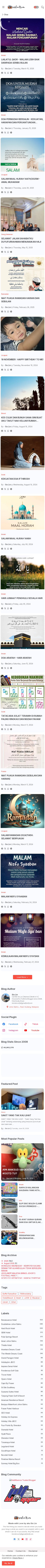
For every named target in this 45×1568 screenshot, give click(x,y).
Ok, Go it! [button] (8, 1563)
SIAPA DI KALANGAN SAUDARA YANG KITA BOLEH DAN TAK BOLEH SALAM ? (30, 1189)
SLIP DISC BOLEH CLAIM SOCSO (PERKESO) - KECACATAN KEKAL (30, 1205)
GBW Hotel (22, 1332)
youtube (35, 1030)
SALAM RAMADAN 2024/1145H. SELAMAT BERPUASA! (17, 837)
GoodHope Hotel (22, 1451)
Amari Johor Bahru (22, 1341)
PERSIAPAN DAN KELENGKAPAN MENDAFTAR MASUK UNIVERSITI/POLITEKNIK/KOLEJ (31, 1237)
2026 (6, 1261)
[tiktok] (30, 1539)
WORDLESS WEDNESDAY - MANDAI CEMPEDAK (20, 1278)
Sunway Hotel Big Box (22, 1463)
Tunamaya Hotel (22, 1442)
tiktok (35, 1024)
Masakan (36, 1298)
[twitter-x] (18, 1539)
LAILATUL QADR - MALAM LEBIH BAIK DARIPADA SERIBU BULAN (20, 61)
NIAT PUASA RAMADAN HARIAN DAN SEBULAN (20, 300)
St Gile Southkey (22, 1387)
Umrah (5, 1302)
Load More (21, 977)
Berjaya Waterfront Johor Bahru (22, 1404)
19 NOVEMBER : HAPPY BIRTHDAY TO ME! (22, 359)
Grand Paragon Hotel (22, 1358)
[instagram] (26, 1539)
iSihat (13, 1302)
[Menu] (3, 7)
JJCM (26, 1298)
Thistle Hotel (22, 1345)
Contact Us (21, 1551)
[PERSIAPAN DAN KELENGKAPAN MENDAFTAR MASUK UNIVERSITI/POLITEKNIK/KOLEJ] (9, 1237)
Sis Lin (15, 995)
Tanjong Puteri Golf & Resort (22, 1396)
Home (10, 1551)
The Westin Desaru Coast (22, 1354)
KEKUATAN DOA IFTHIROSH (15, 479)
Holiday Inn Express (22, 1417)
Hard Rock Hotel (22, 1328)
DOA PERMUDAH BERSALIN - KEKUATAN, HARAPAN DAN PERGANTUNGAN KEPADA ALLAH (22, 121)
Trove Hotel (22, 1375)
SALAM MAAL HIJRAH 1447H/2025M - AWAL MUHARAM (20, 180)
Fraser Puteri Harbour (22, 1408)
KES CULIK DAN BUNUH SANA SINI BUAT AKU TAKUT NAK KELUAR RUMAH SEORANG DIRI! (21, 419)
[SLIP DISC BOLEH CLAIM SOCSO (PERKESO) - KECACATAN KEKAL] (9, 1205)
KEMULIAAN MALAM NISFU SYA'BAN (20, 956)
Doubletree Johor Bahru (22, 1324)
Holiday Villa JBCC (22, 1421)
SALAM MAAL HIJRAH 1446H (16, 538)
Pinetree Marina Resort (22, 1459)
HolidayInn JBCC (22, 1362)
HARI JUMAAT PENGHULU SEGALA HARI (21, 598)
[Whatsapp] (8, 73)
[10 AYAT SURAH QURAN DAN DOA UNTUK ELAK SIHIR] (9, 1221)
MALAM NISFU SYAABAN (14, 896)
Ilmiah (18, 1298)
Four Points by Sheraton (22, 1425)
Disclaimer (33, 1551)
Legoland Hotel (22, 1446)
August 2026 (9, 1263)
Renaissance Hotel (22, 1320)
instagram (13, 1030)
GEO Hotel (22, 1413)
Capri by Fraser (22, 1383)
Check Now (17, 1558)
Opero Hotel (22, 1379)
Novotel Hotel (22, 1455)
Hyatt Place (22, 1434)
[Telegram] (11, 73)
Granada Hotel (22, 1430)
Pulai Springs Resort (22, 1337)
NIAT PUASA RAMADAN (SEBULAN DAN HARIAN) (21, 777)
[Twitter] (5, 73)
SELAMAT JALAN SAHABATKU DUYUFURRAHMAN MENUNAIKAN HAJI (21, 240)
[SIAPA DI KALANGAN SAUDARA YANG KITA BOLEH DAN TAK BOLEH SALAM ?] (9, 1189)
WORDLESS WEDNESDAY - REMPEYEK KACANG (20, 1266)
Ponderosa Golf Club (22, 1371)
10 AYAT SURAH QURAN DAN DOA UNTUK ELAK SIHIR (30, 1221)
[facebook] (14, 1539)
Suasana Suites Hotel (22, 1392)
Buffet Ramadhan (10, 1294)
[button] (36, 7)
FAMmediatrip (25, 1294)
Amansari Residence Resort (22, 1400)
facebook (13, 1024)
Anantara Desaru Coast (22, 1349)
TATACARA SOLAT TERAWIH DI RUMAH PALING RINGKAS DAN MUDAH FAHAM (21, 717)
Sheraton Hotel (22, 1438)
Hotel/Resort (8, 1298)
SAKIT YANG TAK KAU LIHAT (16, 1115)
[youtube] (22, 1539)
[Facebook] (2, 73)
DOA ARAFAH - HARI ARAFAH (16, 658)
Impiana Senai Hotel (22, 1366)
